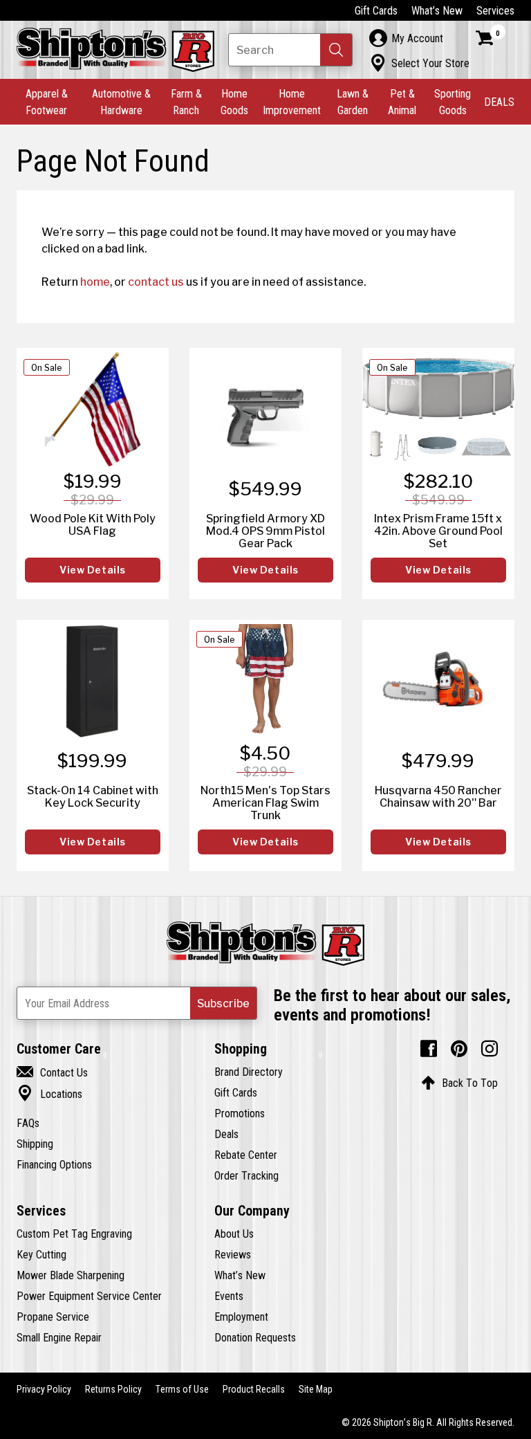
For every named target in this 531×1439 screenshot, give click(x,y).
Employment (241, 1316)
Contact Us (52, 1072)
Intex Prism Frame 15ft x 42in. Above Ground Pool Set (438, 530)
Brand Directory (248, 1072)
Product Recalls (254, 1389)
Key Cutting (41, 1254)
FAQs (28, 1123)
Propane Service (53, 1316)
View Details (92, 570)
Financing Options (54, 1164)
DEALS (499, 102)
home (95, 282)
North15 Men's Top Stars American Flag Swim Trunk (265, 802)
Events (228, 1296)
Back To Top (459, 1083)
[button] (336, 50)
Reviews (232, 1254)
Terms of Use (182, 1389)
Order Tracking (246, 1175)
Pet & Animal (402, 101)
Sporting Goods (452, 101)
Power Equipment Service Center (89, 1296)
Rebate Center (245, 1155)
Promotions (239, 1113)
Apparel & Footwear (47, 101)
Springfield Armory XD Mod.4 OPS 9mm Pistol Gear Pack (265, 530)
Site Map (316, 1389)
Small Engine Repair (59, 1337)
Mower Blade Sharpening (70, 1275)
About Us (234, 1233)
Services (495, 10)
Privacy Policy (44, 1389)
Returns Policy (113, 1389)
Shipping (35, 1144)
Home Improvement (292, 101)
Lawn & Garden (353, 101)
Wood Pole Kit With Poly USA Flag (93, 524)
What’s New (437, 10)
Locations (49, 1094)
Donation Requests (255, 1337)
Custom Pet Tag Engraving (74, 1233)
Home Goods (234, 101)
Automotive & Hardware (121, 101)
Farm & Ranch (186, 101)
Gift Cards (376, 10)
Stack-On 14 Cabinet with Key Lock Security (92, 796)
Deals (226, 1134)
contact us (156, 282)
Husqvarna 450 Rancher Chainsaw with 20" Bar (438, 796)
